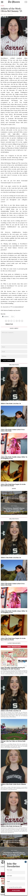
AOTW (14, 488)
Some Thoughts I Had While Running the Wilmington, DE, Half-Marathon (13, 668)
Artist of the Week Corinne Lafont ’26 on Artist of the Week (12, 430)
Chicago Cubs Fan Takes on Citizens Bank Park (13, 741)
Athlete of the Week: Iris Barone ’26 (11, 826)
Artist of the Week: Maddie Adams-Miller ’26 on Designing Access (14, 457)
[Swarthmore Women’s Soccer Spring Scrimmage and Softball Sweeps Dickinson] (14, 509)
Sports (2, 5)
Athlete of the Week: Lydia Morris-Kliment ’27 (13, 785)
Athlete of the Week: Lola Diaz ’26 (11, 403)
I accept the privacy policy (15, 887)
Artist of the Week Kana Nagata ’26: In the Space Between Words (13, 485)
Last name (9, 875)
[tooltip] (6, 321)
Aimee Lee (10, 14)
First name (9, 870)
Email (8, 881)
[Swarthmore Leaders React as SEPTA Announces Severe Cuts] (14, 497)
